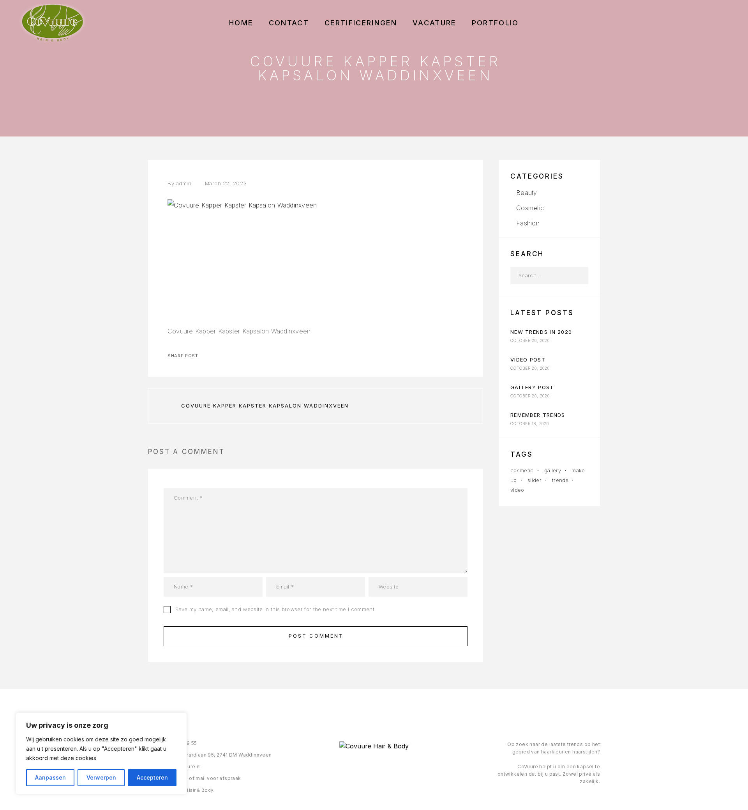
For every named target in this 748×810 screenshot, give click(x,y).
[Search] (579, 275)
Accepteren (152, 777)
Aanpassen (50, 777)
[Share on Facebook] (206, 355)
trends (560, 480)
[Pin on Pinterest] (244, 355)
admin (184, 183)
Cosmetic (530, 208)
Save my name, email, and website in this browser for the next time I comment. (275, 609)
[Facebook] (358, 767)
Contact (289, 23)
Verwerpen (101, 777)
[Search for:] (540, 275)
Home (241, 23)
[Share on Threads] (231, 355)
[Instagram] (374, 767)
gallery (552, 470)
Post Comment (316, 636)
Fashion (528, 223)
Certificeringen (361, 23)
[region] (101, 753)
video (517, 490)
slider (534, 480)
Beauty (526, 193)
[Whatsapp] (390, 767)
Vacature (434, 23)
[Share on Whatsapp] (256, 355)
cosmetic (522, 470)
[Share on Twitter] (219, 355)
